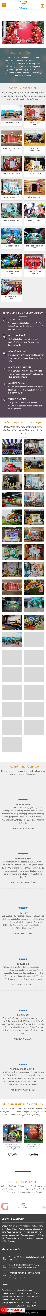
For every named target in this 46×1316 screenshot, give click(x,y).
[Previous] (3, 1138)
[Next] (43, 1138)
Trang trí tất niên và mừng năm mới (33, 1145)
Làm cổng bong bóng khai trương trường (12, 1145)
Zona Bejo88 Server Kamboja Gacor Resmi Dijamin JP (26, 1255)
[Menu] (4, 5)
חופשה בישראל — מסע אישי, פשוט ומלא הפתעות (25, 1271)
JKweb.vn (34, 1310)
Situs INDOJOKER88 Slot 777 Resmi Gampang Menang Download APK (24, 1263)
